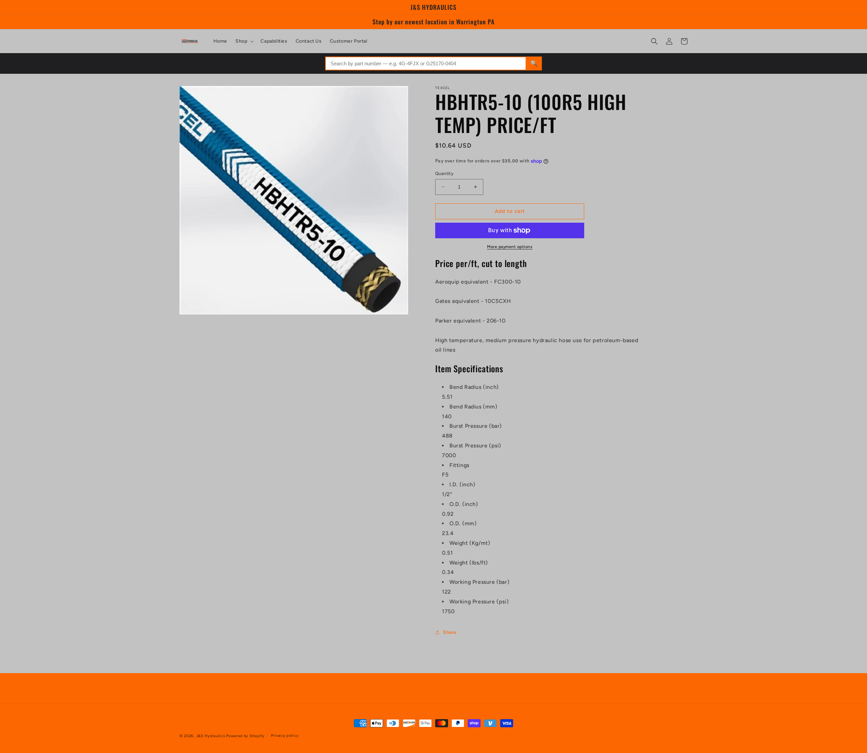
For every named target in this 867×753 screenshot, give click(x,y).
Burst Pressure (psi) (475, 445)
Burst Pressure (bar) (475, 426)
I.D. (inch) (462, 484)
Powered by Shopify (245, 736)
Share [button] (450, 632)
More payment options (509, 246)
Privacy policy (284, 735)
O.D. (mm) (463, 523)
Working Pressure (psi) (479, 601)
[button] (243, 41)
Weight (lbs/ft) (468, 562)
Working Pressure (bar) (479, 582)
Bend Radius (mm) (473, 406)
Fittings (459, 465)
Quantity (444, 173)
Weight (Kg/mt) (469, 543)
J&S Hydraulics (210, 736)
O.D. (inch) (463, 504)
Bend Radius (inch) (474, 387)
